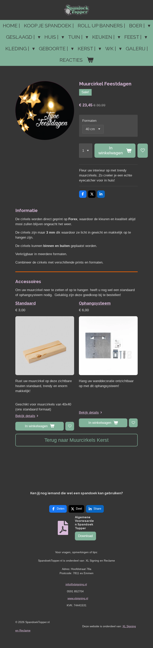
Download (85, 536)
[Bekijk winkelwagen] (90, 60)
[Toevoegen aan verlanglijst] (142, 151)
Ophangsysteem (95, 303)
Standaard (25, 303)
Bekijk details (25, 416)
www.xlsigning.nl (78, 598)
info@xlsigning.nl (76, 584)
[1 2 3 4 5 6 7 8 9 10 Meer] (85, 151)
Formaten (89, 121)
